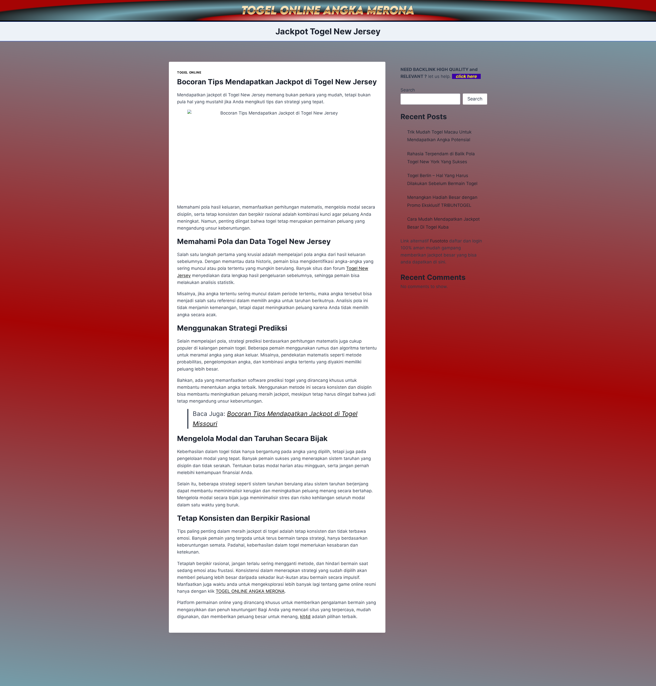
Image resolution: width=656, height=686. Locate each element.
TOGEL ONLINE (189, 72)
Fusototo (439, 240)
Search (408, 90)
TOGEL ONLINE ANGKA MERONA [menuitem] (250, 591)
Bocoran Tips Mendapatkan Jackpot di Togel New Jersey (277, 81)
